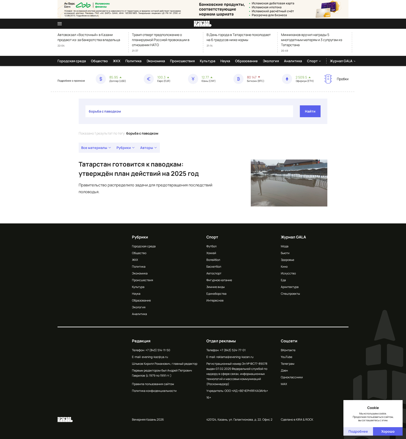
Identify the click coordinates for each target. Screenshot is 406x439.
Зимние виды (215, 287)
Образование (246, 61)
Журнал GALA (341, 61)
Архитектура (290, 287)
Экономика (156, 61)
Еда (283, 280)
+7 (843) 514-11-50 (157, 350)
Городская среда (72, 61)
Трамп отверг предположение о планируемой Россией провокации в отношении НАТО (160, 39)
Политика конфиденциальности (154, 391)
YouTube (286, 357)
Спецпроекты (290, 294)
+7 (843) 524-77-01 (233, 350)
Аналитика (293, 61)
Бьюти (285, 253)
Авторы (146, 147)
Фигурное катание (219, 280)
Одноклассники (292, 377)
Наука (225, 61)
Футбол (211, 246)
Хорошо (388, 431)
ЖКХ (116, 61)
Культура (207, 61)
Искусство (288, 273)
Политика (133, 61)
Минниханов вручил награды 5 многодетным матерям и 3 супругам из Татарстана (311, 39)
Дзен (284, 370)
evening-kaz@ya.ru (155, 357)
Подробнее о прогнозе (71, 80)
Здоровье (287, 260)
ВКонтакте (288, 350)
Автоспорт (213, 273)
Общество (99, 61)
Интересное (215, 300)
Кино (284, 266)
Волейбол (213, 260)
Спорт (312, 61)
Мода (284, 246)
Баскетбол (213, 266)
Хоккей (211, 253)
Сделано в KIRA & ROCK (297, 419)
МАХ (284, 384)
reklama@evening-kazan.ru (234, 357)
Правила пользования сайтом (153, 384)
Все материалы (94, 147)
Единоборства (216, 294)
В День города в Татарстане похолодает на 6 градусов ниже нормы (239, 37)
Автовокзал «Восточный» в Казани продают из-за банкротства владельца (89, 37)
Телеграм (287, 364)
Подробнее (358, 431)
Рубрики (124, 147)
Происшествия (182, 61)
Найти (310, 111)
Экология (271, 61)
